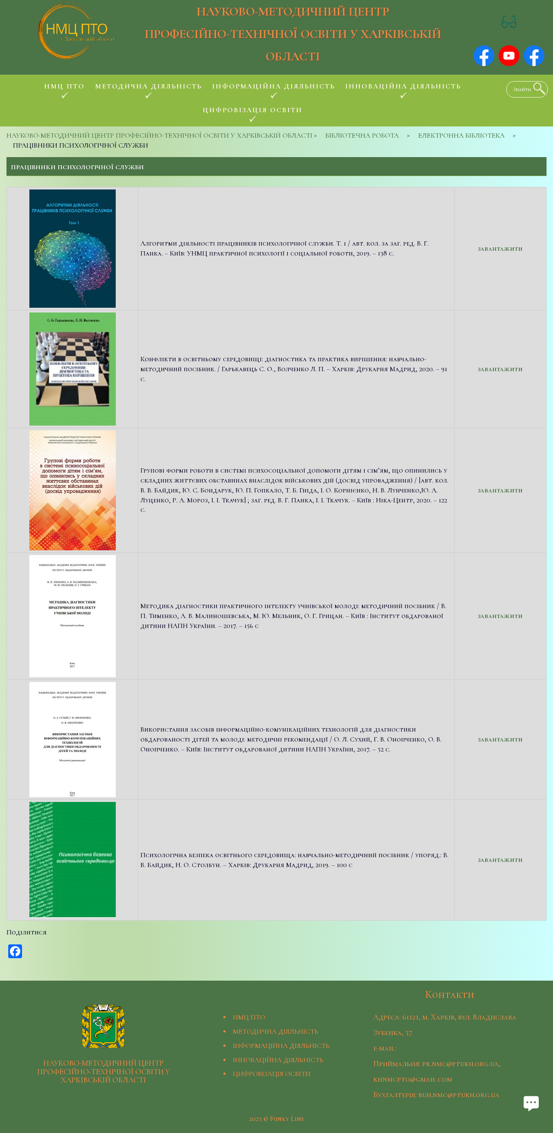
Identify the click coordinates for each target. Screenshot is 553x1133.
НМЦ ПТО (249, 1017)
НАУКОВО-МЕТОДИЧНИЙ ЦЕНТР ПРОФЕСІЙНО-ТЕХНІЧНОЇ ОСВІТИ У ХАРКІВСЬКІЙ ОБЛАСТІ (293, 34)
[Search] (537, 88)
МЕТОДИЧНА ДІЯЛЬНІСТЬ (275, 1031)
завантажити (500, 248)
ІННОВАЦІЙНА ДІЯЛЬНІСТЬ (278, 1060)
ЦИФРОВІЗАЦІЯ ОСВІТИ (272, 1074)
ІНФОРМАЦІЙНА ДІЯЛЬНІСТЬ (281, 1045)
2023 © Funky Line (276, 1118)
